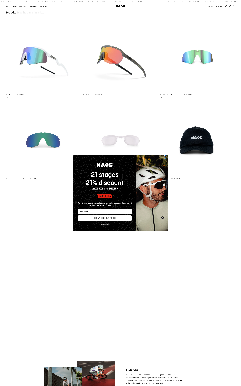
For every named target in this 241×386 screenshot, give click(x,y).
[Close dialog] (165, 156)
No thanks (104, 225)
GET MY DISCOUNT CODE (105, 218)
